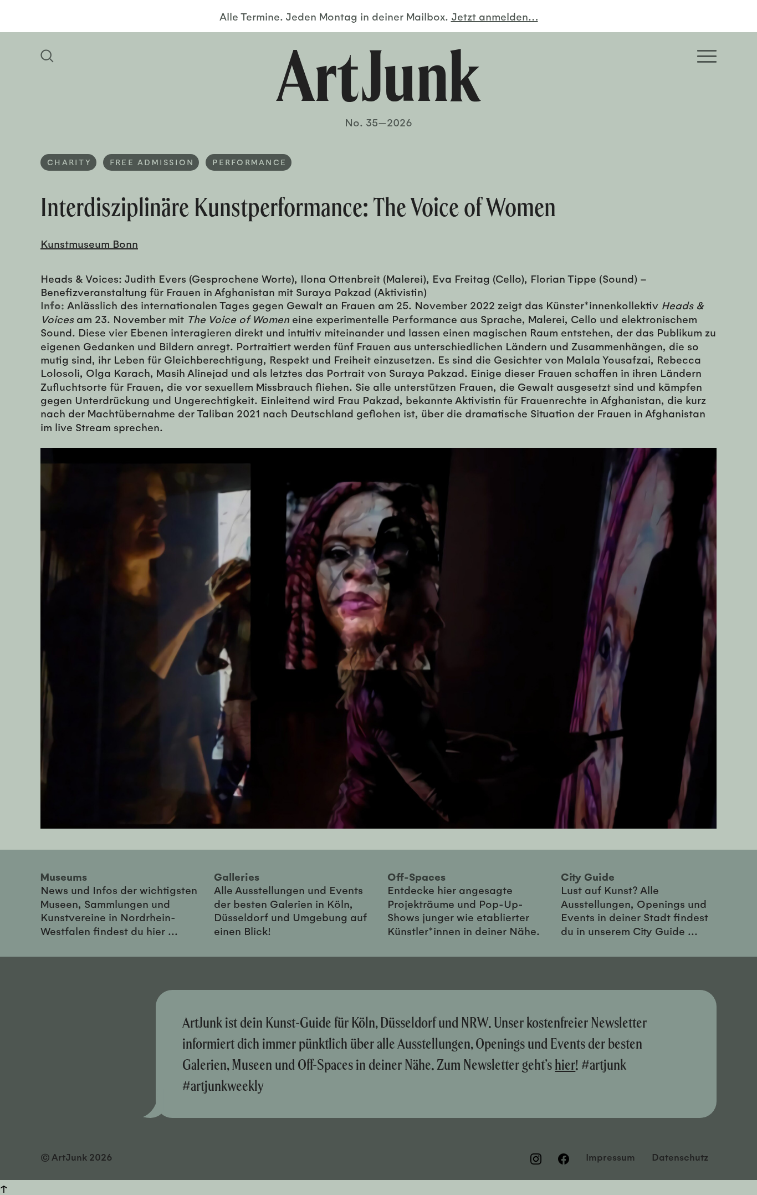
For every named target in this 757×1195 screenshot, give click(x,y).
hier (565, 1064)
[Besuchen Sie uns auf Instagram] (535, 1158)
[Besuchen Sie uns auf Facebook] (563, 1158)
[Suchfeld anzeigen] (48, 56)
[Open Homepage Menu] (707, 56)
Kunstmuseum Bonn (89, 243)
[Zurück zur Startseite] (378, 75)
